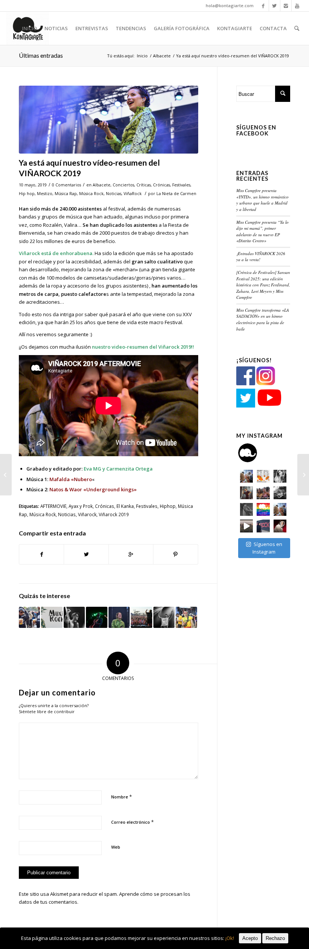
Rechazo (275, 938)
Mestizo (44, 193)
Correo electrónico (132, 821)
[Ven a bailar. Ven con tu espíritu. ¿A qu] (246, 476)
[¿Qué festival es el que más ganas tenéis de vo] (280, 509)
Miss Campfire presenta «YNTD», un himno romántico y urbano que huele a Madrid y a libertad (262, 200)
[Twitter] (274, 5)
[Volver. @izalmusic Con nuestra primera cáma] (246, 509)
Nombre (121, 796)
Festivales (181, 185)
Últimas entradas (41, 55)
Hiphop (168, 506)
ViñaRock (133, 193)
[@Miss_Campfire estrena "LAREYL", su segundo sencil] (246, 526)
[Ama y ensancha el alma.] (263, 509)
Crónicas (161, 185)
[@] (259, 452)
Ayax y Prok (81, 506)
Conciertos (123, 185)
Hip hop (27, 193)
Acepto (250, 938)
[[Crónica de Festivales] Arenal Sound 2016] (141, 617)
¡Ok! (229, 938)
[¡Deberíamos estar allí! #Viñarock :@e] (263, 526)
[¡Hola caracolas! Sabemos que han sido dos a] (263, 476)
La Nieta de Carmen (176, 193)
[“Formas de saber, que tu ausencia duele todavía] (280, 492)
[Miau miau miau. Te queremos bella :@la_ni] (280, 476)
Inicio (142, 55)
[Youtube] (297, 5)
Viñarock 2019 (114, 514)
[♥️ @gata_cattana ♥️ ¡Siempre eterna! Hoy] (280, 526)
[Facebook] (263, 5)
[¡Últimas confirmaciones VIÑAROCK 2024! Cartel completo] (119, 617)
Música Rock (91, 193)
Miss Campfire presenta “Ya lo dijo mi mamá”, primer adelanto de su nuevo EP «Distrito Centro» (262, 231)
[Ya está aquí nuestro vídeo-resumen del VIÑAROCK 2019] (108, 120)
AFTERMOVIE (53, 506)
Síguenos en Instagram (267, 548)
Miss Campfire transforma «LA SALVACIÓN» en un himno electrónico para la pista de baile (262, 319)
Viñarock (87, 514)
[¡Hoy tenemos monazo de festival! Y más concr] (263, 492)
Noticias (113, 193)
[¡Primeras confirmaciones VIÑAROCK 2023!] (186, 617)
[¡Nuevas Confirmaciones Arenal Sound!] (74, 617)
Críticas (143, 185)
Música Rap (66, 193)
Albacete (162, 55)
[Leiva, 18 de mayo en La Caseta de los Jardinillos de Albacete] (303, 474)
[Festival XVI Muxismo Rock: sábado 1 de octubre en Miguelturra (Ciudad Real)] (51, 617)
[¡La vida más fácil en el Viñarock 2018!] (29, 617)
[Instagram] (285, 5)
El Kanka (125, 506)
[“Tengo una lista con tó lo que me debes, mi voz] (246, 492)
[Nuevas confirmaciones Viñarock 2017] (163, 617)
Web (115, 847)
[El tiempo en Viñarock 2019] (6, 474)
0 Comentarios (66, 185)
